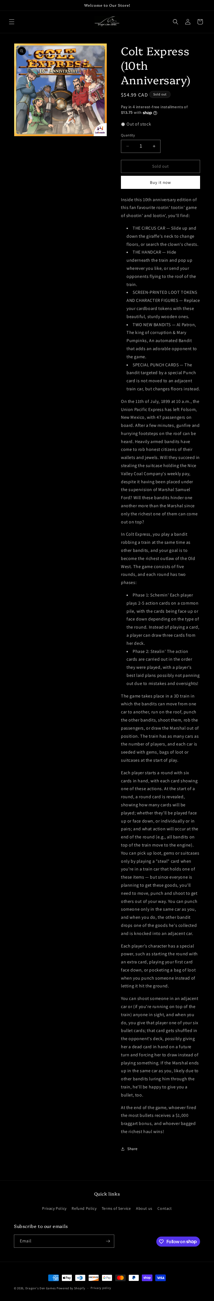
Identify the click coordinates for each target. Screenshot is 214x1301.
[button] (12, 22)
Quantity (128, 135)
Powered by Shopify (71, 1288)
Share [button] (132, 1148)
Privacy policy (101, 1288)
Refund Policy (84, 1208)
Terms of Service (116, 1208)
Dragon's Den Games (40, 1288)
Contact (164, 1208)
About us (144, 1208)
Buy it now (160, 182)
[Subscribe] (108, 1241)
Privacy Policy (54, 1208)
